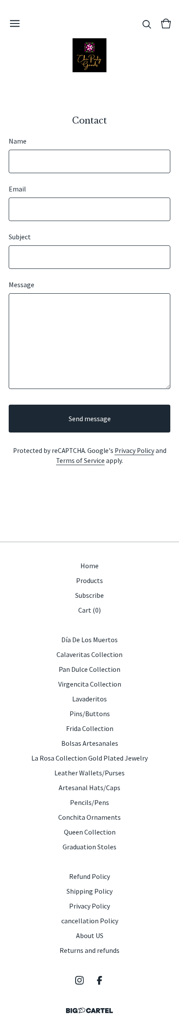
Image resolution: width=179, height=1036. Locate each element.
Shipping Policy (89, 891)
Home (89, 565)
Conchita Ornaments (89, 817)
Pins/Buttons (90, 713)
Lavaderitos (89, 698)
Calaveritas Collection (89, 654)
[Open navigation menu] (15, 23)
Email (17, 188)
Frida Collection (89, 728)
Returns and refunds (89, 950)
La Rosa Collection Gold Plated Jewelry (89, 758)
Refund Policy (89, 876)
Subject (20, 236)
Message (21, 284)
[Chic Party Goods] (89, 55)
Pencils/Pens (89, 802)
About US (89, 935)
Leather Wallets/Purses (89, 772)
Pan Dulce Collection (89, 669)
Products (89, 580)
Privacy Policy (134, 450)
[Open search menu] (147, 23)
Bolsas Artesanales (89, 743)
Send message (90, 418)
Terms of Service (80, 460)
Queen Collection (90, 832)
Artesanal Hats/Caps (89, 787)
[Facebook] (99, 980)
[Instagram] (79, 980)
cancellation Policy (89, 920)
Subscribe (89, 595)
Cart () (89, 610)
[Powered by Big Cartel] (89, 1010)
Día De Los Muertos (89, 639)
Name (18, 141)
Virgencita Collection (89, 684)
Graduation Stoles (89, 846)
